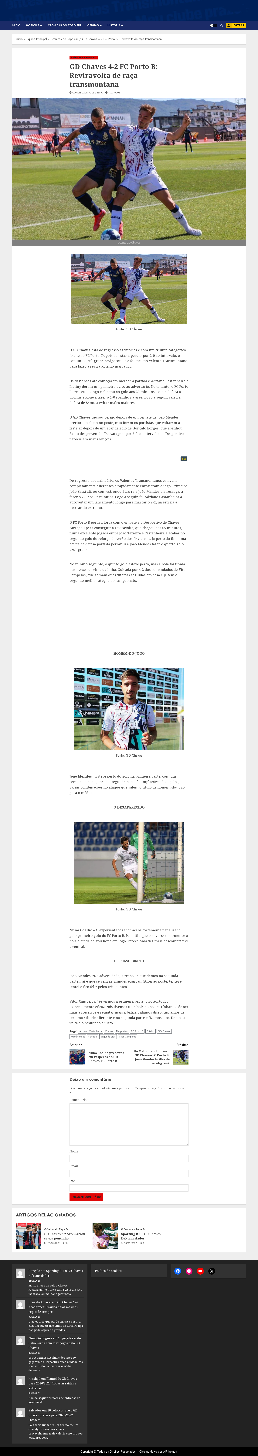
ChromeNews (148, 1451)
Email (74, 1166)
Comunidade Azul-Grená (88, 92)
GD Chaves (164, 1031)
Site (72, 1181)
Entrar (238, 25)
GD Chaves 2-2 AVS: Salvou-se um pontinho (65, 1236)
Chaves (109, 1031)
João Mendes (78, 1036)
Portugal (92, 1036)
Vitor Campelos (127, 1036)
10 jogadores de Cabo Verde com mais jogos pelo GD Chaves (55, 1343)
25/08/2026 (54, 1243)
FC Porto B (137, 1031)
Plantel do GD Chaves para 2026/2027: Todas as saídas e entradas (53, 1383)
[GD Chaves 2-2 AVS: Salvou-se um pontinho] (28, 1236)
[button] (221, 25)
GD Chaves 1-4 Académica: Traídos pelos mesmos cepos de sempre (53, 1307)
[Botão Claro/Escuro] (213, 25)
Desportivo (122, 1031)
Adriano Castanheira (90, 1031)
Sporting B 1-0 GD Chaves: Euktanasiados (141, 1236)
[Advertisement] (129, 616)
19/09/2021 (114, 92)
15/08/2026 (130, 1243)
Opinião (93, 25)
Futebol (150, 1031)
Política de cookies (108, 1271)
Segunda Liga (108, 1036)
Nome (74, 1151)
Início (16, 25)
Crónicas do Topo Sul (65, 25)
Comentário (79, 1100)
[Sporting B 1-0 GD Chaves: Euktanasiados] (105, 1236)
